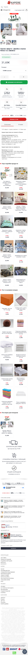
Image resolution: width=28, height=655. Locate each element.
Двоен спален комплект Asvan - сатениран (7, 256)
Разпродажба (4, 603)
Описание (7, 124)
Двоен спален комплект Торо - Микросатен (7, 281)
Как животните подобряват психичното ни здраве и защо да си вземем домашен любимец (14, 507)
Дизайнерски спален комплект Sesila (21, 256)
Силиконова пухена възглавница (7, 379)
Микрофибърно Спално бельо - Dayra (20, 281)
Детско (3, 600)
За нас (2, 569)
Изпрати (13, 548)
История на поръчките (7, 587)
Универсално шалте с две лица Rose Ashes (21, 309)
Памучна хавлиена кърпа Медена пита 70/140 (21, 332)
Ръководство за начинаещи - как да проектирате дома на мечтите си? (12, 517)
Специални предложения (8, 572)
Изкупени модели (6, 573)
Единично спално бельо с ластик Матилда (21, 231)
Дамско (3, 597)
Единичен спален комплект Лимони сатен (7, 231)
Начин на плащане (6, 559)
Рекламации (4, 589)
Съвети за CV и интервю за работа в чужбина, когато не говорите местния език (14, 512)
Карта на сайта (5, 576)
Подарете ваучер (5, 591)
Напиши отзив (14, 119)
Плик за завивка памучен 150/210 (21, 402)
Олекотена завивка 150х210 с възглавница (6, 356)
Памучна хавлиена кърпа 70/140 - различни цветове (7, 403)
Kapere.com (8, 645)
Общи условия (5, 575)
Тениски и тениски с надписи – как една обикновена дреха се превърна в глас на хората (13, 501)
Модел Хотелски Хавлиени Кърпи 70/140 (21, 356)
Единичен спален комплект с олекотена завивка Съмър (20, 183)
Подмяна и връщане (6, 560)
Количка (3, 592)
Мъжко (3, 599)
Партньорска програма (7, 578)
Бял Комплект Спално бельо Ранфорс (21, 379)
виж (21, 108)
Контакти (3, 563)
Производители (5, 570)
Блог (2, 581)
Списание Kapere (5, 579)
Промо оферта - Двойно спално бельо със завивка (7, 432)
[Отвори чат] (24, 651)
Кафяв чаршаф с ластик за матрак (7, 332)
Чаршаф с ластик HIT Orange (7, 309)
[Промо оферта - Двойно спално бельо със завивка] (3, 42)
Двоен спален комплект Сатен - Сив (7, 208)
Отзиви (20, 124)
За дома (3, 602)
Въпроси (3, 562)
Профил (3, 586)
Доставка (3, 557)
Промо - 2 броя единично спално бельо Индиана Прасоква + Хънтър (21, 208)
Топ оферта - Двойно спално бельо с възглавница (7, 183)
